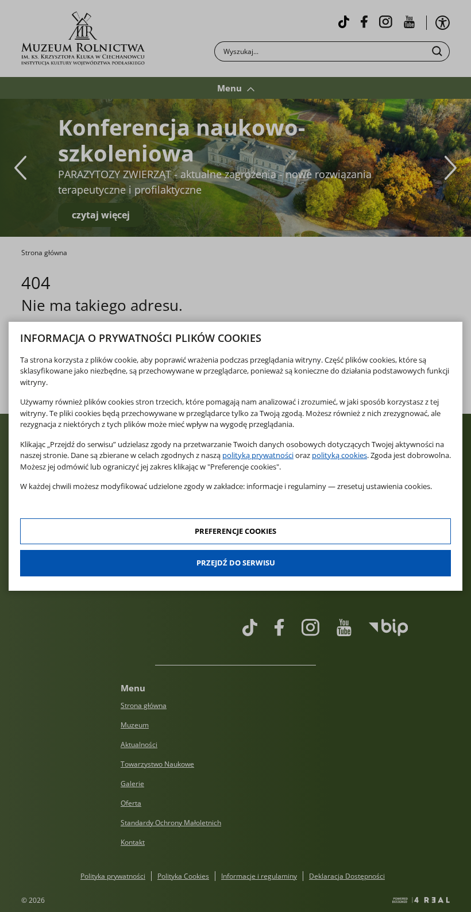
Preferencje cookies (235, 531)
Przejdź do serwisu (235, 562)
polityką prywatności (258, 455)
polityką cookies (339, 455)
